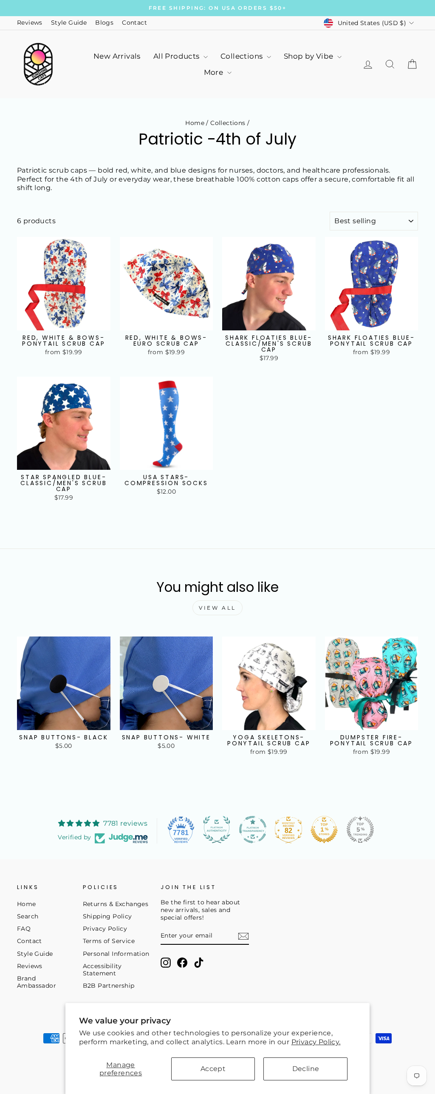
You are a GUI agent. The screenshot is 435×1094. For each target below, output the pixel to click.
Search (27, 916)
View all (217, 608)
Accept (213, 1069)
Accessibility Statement (102, 970)
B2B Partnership (109, 985)
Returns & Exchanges (116, 904)
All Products (177, 56)
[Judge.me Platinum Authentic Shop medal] (216, 829)
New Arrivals (117, 56)
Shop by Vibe (309, 56)
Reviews (29, 22)
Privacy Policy (105, 928)
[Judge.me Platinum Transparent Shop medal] (252, 829)
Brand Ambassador (36, 982)
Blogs (104, 22)
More (214, 72)
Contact (134, 22)
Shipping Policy (107, 916)
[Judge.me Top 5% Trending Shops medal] (360, 829)
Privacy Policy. (316, 1042)
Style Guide (69, 22)
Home (194, 122)
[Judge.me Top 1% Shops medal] (324, 829)
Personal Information (116, 953)
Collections (242, 56)
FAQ (24, 928)
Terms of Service (109, 941)
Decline (305, 1069)
